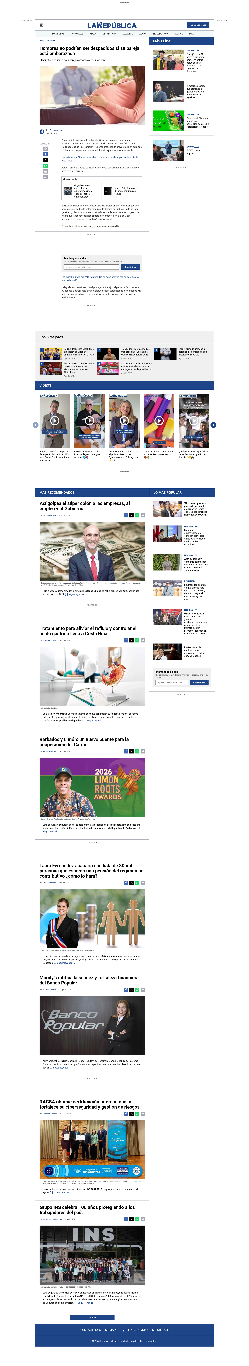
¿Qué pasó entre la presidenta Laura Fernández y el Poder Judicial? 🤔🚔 (194, 454)
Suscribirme (130, 267)
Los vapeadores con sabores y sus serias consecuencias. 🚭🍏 (159, 454)
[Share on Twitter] (45, 160)
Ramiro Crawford (50, 751)
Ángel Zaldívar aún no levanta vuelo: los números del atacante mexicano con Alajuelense (79, 368)
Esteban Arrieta (56, 130)
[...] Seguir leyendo (74, 594)
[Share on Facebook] (45, 154)
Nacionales (51, 40)
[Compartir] (45, 177)
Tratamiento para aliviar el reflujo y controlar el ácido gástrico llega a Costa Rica (88, 631)
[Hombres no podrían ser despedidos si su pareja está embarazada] (92, 95)
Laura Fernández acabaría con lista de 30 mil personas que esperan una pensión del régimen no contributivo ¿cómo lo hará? (92, 871)
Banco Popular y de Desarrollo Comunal (98, 1061)
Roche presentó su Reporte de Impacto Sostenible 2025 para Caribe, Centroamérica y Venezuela (54, 455)
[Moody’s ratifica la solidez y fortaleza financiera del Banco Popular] (92, 1025)
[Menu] (43, 25)
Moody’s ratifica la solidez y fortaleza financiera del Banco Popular (89, 980)
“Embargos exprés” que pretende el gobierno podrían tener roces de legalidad (196, 92)
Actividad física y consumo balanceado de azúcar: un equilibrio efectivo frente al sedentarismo (196, 565)
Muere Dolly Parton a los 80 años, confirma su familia (127, 191)
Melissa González (50, 990)
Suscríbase (160, 1330)
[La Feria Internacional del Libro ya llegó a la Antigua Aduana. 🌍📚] (89, 421)
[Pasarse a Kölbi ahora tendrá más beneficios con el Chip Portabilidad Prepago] (168, 120)
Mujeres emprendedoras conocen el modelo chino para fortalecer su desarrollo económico (195, 537)
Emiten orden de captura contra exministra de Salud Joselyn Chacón (194, 651)
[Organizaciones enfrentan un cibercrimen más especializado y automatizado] (68, 191)
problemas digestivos (71, 720)
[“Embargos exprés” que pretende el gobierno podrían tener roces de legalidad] (168, 91)
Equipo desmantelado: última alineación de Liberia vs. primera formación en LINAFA (79, 352)
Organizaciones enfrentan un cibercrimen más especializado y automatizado (83, 191)
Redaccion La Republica (52, 1219)
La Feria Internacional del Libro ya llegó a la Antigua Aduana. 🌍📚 (87, 454)
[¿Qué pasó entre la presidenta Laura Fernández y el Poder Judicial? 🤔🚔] (194, 421)
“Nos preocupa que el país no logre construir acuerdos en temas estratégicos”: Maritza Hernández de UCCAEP (196, 509)
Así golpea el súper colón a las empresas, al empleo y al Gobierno (85, 506)
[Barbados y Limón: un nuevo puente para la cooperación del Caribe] (92, 787)
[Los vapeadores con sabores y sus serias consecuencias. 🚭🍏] (159, 421)
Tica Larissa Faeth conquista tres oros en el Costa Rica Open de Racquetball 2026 (136, 352)
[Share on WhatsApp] (45, 166)
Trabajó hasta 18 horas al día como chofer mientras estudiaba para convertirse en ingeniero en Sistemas (195, 63)
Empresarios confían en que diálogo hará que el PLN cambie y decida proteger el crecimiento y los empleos (195, 591)
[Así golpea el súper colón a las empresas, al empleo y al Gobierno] (92, 551)
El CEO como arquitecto (193, 152)
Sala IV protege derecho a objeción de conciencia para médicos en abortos (193, 352)
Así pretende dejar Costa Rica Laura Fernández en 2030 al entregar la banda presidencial (136, 366)
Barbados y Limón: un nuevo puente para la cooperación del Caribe (84, 742)
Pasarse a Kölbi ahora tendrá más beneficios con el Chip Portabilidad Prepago (197, 122)
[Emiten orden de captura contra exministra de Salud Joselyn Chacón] (167, 652)
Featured (189, 581)
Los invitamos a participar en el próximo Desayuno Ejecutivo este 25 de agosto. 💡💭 (123, 455)
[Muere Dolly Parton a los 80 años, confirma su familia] (108, 191)
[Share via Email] (45, 171)
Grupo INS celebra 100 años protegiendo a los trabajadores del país (87, 1210)
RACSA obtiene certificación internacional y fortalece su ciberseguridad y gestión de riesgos (90, 1104)
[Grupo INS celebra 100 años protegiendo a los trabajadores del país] (92, 1255)
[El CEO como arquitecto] (168, 150)
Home (42, 40)
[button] (198, 25)
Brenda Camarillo (50, 640)
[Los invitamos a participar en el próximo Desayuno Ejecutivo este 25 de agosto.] (124, 421)
